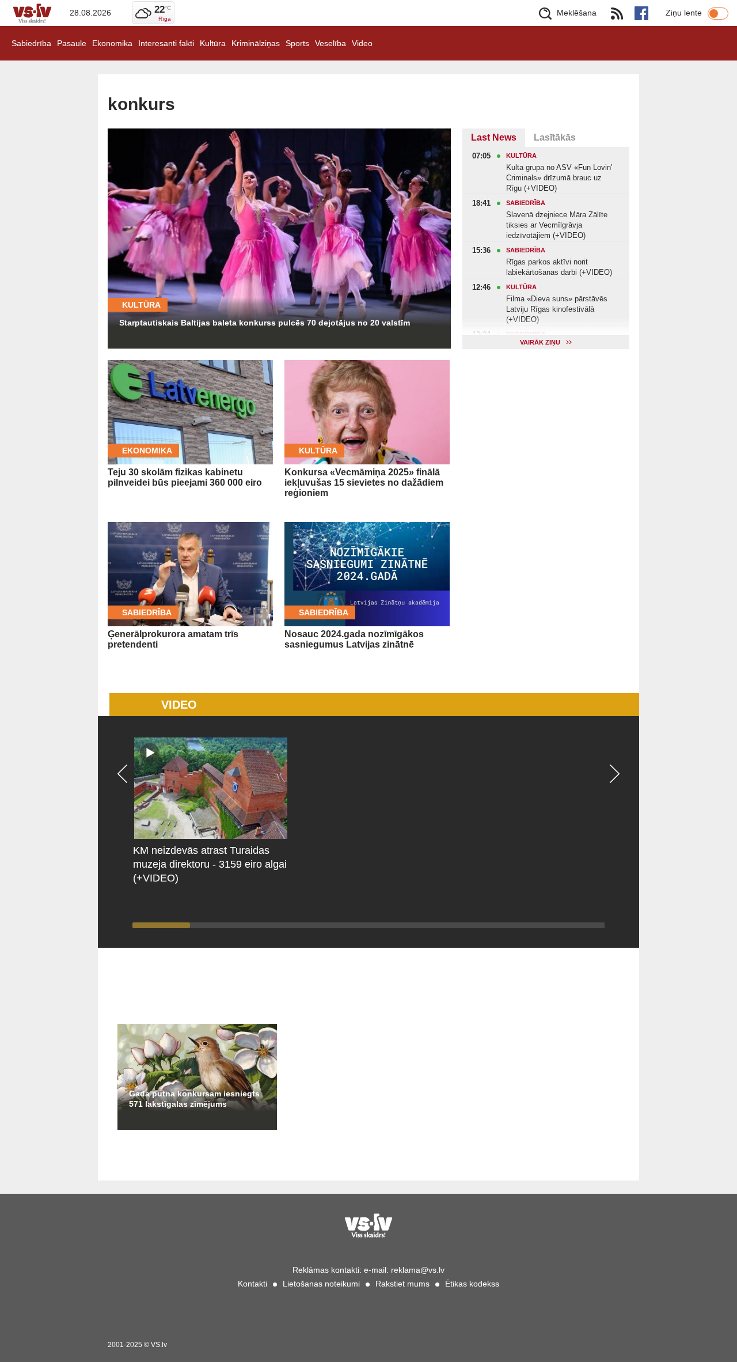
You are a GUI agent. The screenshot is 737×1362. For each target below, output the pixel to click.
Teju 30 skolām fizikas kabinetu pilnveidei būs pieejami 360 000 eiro (185, 477)
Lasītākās (555, 137)
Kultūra (213, 43)
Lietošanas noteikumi (321, 1283)
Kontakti (252, 1283)
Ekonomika (112, 43)
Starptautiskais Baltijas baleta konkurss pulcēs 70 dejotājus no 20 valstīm (264, 322)
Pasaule (71, 43)
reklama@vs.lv (418, 1269)
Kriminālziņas (255, 43)
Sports (297, 43)
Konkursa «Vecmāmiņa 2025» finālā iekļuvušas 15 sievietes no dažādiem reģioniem (363, 482)
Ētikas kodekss (472, 1283)
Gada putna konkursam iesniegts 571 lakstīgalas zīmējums (194, 1098)
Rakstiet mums (402, 1283)
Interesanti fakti (166, 43)
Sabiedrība (31, 43)
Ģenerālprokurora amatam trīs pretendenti (173, 639)
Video (362, 43)
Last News (493, 137)
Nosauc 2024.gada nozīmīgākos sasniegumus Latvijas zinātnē (354, 639)
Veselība (330, 43)
